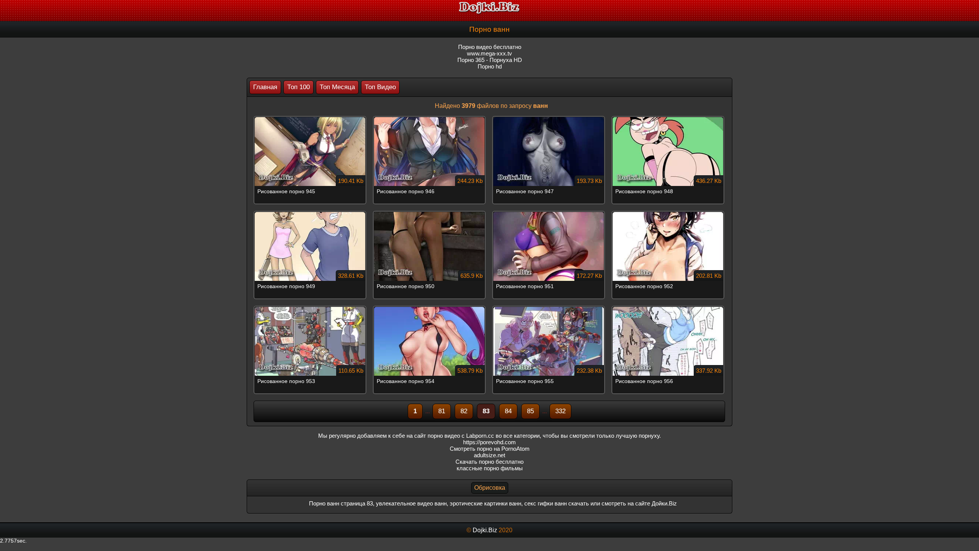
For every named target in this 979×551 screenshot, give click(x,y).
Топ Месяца (337, 87)
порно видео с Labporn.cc (461, 435)
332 (560, 411)
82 (463, 411)
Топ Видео (380, 87)
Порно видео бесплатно (489, 47)
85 (530, 411)
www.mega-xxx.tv (489, 53)
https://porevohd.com (489, 442)
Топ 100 (298, 87)
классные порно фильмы (490, 468)
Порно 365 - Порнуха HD (489, 60)
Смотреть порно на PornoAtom (490, 448)
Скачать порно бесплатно (489, 461)
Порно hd (490, 66)
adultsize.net (489, 455)
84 (508, 411)
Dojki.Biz (485, 530)
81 (441, 411)
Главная (265, 87)
